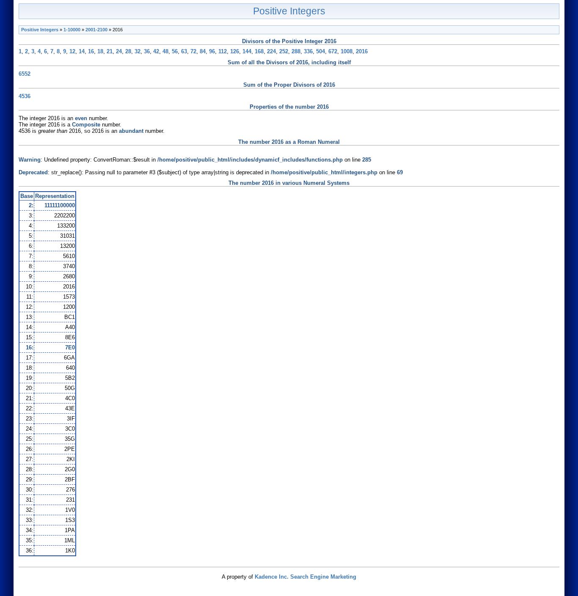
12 (72, 51)
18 (100, 51)
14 (82, 51)
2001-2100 (96, 29)
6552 (24, 74)
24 (119, 51)
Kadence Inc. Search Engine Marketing (305, 577)
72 (193, 51)
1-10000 (71, 29)
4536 (24, 96)
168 (259, 51)
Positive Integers (289, 10)
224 (271, 51)
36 (147, 51)
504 (320, 51)
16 (91, 51)
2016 (362, 51)
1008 (346, 51)
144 (246, 51)
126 (234, 51)
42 (156, 51)
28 (128, 51)
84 (203, 51)
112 (222, 51)
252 (283, 51)
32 (137, 51)
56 (175, 51)
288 (296, 51)
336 (308, 51)
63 (184, 51)
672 (332, 51)
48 (165, 51)
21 (110, 51)
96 (212, 51)
